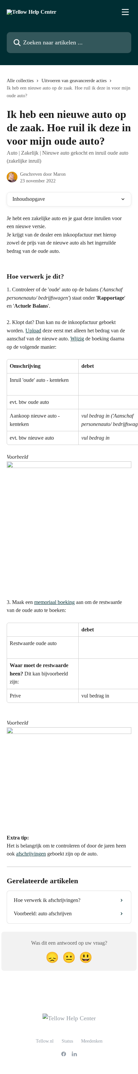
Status (67, 1041)
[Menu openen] (125, 12)
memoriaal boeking (54, 602)
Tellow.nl (45, 1041)
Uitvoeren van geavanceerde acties (74, 80)
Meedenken (91, 1041)
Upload (33, 330)
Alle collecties (20, 80)
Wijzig (77, 338)
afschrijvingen (31, 854)
